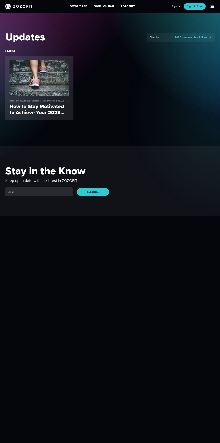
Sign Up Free (194, 6)
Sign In (176, 6)
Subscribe (93, 192)
